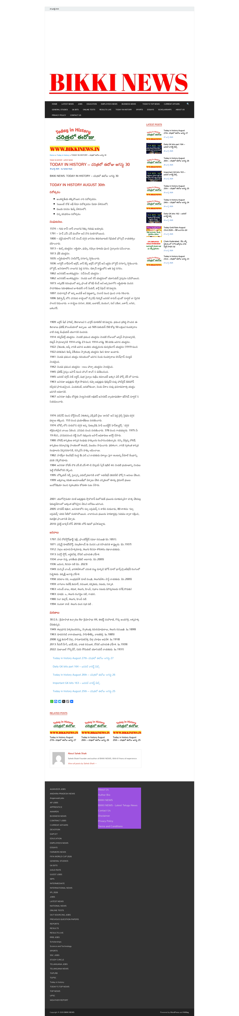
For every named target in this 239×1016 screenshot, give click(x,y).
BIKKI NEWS (105, 799)
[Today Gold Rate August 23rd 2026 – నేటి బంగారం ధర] (154, 228)
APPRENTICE (56, 807)
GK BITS (75, 109)
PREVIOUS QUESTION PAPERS (64, 919)
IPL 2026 (54, 892)
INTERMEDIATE (57, 883)
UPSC (52, 996)
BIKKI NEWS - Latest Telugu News (117, 805)
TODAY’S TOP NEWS (151, 104)
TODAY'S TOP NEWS (59, 987)
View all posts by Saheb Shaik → (82, 763)
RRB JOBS (55, 937)
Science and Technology (61, 946)
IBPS (52, 879)
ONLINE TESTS (89, 109)
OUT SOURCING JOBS (60, 915)
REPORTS (54, 924)
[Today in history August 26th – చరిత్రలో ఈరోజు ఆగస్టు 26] (95, 727)
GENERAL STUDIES (60, 109)
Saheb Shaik (67, 168)
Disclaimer (104, 815)
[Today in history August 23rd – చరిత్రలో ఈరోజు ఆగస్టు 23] (154, 256)
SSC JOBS (54, 955)
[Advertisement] (119, 39)
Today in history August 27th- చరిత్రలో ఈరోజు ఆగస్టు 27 (83, 658)
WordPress (174, 1012)
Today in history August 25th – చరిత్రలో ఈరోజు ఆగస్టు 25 (84, 691)
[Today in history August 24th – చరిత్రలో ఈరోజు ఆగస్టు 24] (154, 200)
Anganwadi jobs (57, 798)
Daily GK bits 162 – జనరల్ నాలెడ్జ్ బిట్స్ (175, 215)
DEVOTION (55, 829)
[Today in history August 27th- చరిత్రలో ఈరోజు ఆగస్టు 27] (64, 727)
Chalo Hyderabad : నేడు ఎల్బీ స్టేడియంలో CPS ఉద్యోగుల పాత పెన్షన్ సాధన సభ (175, 243)
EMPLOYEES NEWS (109, 104)
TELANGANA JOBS (59, 964)
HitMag (186, 1012)
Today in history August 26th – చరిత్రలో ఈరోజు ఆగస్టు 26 (84, 674)
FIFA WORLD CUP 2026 (61, 856)
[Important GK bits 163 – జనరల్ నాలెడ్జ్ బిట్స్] (154, 172)
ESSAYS (150, 109)
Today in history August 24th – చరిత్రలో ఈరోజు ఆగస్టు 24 (176, 201)
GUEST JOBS (56, 874)
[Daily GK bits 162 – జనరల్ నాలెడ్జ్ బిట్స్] (154, 214)
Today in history (124, 109)
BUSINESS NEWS (129, 104)
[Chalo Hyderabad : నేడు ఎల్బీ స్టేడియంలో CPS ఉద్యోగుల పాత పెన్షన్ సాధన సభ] (154, 241)
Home (54, 104)
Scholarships (165, 109)
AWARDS (54, 812)
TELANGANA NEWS (59, 969)
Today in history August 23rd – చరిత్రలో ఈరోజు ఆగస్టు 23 (176, 257)
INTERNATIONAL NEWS (61, 888)
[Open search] (188, 104)
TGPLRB (54, 973)
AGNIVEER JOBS (58, 789)
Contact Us (75, 115)
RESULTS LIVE (105, 109)
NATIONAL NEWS (58, 906)
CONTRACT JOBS (58, 820)
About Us (180, 109)
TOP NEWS (55, 991)
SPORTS (139, 109)
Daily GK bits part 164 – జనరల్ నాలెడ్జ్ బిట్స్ (76, 666)
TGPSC (53, 978)
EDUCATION (92, 104)
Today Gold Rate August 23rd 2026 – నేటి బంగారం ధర (175, 228)
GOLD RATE (55, 870)
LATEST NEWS (67, 104)
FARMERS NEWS (58, 852)
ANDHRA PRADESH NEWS (62, 794)
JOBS (80, 104)
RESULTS (54, 928)
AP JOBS (54, 803)
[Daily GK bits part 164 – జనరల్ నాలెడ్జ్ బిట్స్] (154, 144)
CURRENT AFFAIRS (172, 104)
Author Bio (104, 794)
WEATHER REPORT (59, 1000)
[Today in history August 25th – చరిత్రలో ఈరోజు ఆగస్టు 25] (127, 727)
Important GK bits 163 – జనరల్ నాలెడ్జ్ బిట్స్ (76, 682)
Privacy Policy (59, 115)
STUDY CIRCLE (57, 960)
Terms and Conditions (110, 826)
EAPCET (54, 834)
